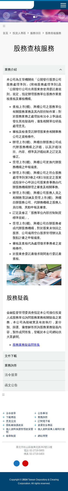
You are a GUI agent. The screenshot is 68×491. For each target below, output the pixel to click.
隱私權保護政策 (14, 425)
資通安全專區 (45, 425)
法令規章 (11, 375)
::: (3, 394)
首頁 (5, 33)
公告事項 (43, 413)
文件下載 (11, 356)
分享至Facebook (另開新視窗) (31, 62)
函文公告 (11, 385)
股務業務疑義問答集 (26, 344)
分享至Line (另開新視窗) (37, 62)
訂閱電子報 (44, 421)
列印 (24, 62)
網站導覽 (43, 435)
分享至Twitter (43, 62)
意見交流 (11, 421)
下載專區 (11, 417)
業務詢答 (11, 365)
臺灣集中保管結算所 (17, 5)
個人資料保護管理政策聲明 (19, 430)
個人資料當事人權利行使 (51, 429)
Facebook (17, 463)
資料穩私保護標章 (43, 463)
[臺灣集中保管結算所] (34, 402)
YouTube (25, 463)
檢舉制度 (11, 435)
